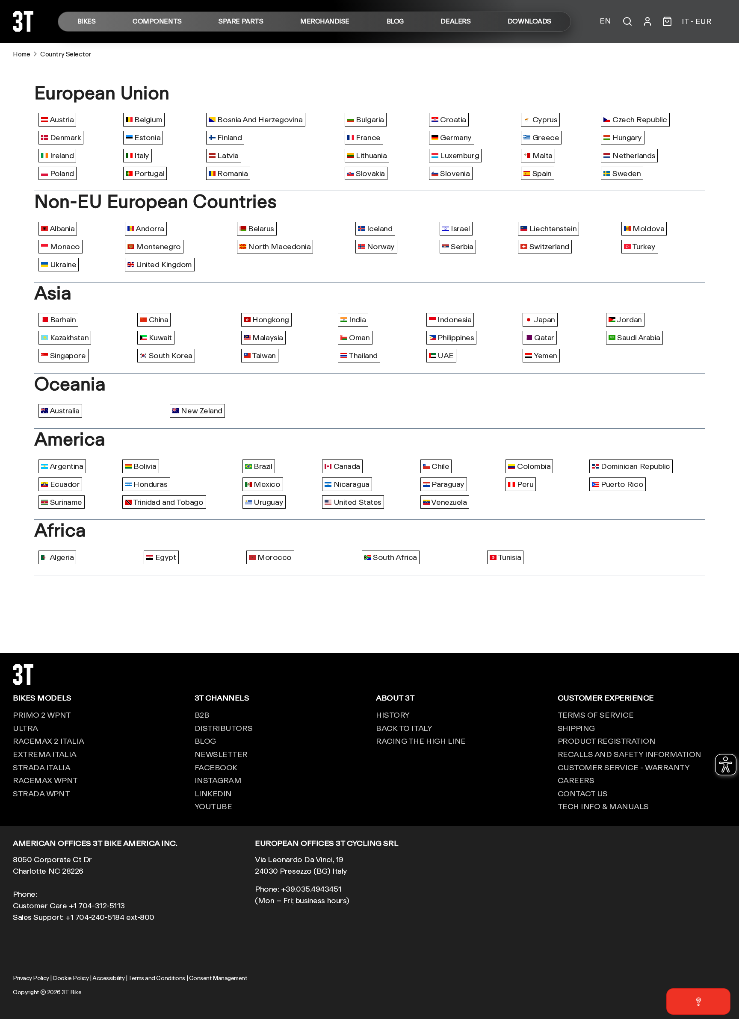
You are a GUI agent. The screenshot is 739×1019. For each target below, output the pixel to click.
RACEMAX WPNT (45, 780)
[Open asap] (698, 1001)
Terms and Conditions (156, 978)
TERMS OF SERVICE (596, 714)
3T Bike (71, 992)
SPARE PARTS (241, 21)
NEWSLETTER (221, 754)
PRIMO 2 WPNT (42, 714)
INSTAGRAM (218, 780)
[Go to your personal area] (647, 21)
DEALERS (455, 21)
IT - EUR (696, 21)
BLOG (395, 21)
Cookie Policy (71, 978)
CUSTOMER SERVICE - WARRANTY (624, 767)
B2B (202, 714)
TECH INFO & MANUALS (603, 806)
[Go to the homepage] (23, 28)
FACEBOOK (216, 767)
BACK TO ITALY (404, 728)
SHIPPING (576, 728)
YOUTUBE (213, 806)
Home (21, 54)
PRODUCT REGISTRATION (607, 740)
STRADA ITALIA (41, 767)
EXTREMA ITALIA (45, 754)
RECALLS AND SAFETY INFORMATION (630, 754)
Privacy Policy (31, 978)
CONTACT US (583, 793)
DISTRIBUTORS (224, 728)
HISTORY (393, 714)
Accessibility (108, 978)
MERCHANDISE (324, 21)
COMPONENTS (157, 21)
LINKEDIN (213, 793)
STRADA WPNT (41, 793)
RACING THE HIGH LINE (421, 740)
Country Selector (65, 54)
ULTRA (25, 728)
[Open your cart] (667, 21)
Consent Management (218, 978)
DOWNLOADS (529, 21)
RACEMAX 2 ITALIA (48, 740)
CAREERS (576, 780)
